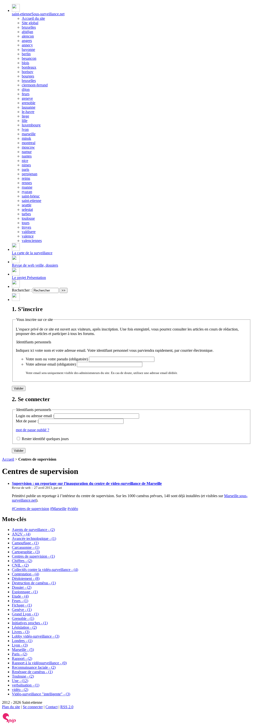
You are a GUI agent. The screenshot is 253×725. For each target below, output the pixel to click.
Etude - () (20, 596)
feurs (25, 94)
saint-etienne (31, 200)
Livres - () (20, 632)
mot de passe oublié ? (32, 430)
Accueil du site (33, 18)
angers (27, 41)
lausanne (28, 107)
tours (25, 223)
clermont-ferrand (35, 85)
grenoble (28, 103)
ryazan (27, 192)
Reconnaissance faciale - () (34, 667)
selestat (27, 209)
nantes (27, 156)
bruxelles (29, 27)
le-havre (28, 112)
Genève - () (22, 609)
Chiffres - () (22, 561)
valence (28, 236)
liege (25, 116)
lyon (25, 129)
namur (27, 152)
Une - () (20, 681)
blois (25, 63)
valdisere (29, 232)
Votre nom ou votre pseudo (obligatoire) (57, 359)
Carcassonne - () (25, 547)
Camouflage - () (25, 543)
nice (25, 160)
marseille (29, 134)
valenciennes (32, 240)
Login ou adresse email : (35, 416)
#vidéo (72, 509)
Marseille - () (23, 649)
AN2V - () (21, 534)
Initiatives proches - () (30, 623)
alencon (28, 36)
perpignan (29, 174)
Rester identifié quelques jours (45, 439)
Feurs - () (20, 601)
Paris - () (19, 654)
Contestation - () (25, 574)
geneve (27, 98)
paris (25, 169)
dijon (26, 89)
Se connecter (33, 707)
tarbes (26, 214)
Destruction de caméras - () (34, 583)
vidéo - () (20, 689)
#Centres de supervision (30, 509)
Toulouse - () (23, 676)
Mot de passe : (27, 421)
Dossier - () (21, 587)
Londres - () (22, 641)
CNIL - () (20, 565)
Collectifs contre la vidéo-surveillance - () (45, 570)
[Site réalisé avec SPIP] (9, 722)
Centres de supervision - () (33, 556)
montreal (28, 143)
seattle (26, 205)
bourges (28, 76)
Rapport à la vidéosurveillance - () (39, 663)
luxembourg (31, 125)
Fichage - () (22, 605)
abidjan (27, 32)
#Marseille (58, 509)
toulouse (28, 218)
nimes (26, 165)
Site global (30, 23)
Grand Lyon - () (25, 614)
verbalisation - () (25, 685)
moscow (28, 147)
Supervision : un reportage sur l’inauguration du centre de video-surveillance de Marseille (87, 483)
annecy (27, 45)
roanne (27, 187)
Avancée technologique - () (34, 538)
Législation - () (24, 627)
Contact (51, 707)
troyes (26, 227)
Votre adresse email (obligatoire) (51, 364)
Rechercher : (22, 290)
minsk (26, 138)
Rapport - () (22, 658)
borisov (27, 72)
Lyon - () (20, 645)
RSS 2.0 (66, 707)
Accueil (8, 459)
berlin (26, 54)
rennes (27, 183)
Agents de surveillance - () (33, 530)
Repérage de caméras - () (32, 672)
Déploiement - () (26, 578)
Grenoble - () (23, 618)
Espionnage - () (25, 592)
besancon (29, 58)
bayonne (28, 49)
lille (24, 120)
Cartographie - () (26, 552)
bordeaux (29, 67)
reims (26, 178)
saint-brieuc (31, 196)
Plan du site (11, 707)
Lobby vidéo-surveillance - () (35, 636)
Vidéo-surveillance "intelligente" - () (41, 694)
